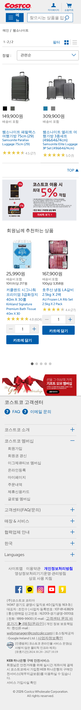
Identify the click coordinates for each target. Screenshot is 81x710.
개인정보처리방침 (58, 568)
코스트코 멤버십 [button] (19, 440)
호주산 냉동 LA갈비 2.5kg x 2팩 (58, 292)
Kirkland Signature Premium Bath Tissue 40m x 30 (21, 308)
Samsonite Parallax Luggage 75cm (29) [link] (16, 142)
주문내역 (15, 484)
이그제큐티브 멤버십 (24, 463)
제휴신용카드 (18, 491)
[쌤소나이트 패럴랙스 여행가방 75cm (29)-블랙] (5, 109)
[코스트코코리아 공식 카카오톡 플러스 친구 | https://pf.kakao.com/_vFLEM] (30, 591)
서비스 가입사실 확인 (21, 683)
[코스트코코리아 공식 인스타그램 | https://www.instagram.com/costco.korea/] (41, 591)
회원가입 (15, 448)
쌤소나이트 (21, 30)
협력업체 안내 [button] (17, 532)
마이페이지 (17, 477)
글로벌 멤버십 (19, 499)
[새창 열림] (11, 646)
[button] (69, 17)
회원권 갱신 (17, 455)
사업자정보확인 (50, 638)
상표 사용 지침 (40, 578)
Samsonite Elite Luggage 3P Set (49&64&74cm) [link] (60, 146)
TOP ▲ (73, 170)
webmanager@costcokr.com (29, 633)
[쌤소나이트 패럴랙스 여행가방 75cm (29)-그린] (13, 109)
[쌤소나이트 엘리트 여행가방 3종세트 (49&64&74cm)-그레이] (53, 109)
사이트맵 (15, 568)
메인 (6, 30)
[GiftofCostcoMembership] (39, 393)
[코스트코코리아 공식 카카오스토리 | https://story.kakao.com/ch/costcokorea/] (62, 591)
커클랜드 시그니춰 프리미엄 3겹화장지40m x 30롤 (22, 294)
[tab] (40, 429)
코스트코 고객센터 (23, 402)
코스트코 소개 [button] (17, 429)
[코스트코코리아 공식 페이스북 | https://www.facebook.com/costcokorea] (19, 591)
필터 (56, 42)
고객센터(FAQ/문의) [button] (22, 509)
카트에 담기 (22, 340)
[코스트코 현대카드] (39, 218)
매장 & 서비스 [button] (16, 521)
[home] (18, 7)
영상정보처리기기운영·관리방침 (40, 573)
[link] (20, 102)
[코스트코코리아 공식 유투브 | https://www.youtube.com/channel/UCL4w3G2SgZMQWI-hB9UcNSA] (52, 591)
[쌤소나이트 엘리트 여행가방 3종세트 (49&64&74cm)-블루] (46, 109)
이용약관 (33, 568)
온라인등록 (17, 470)
